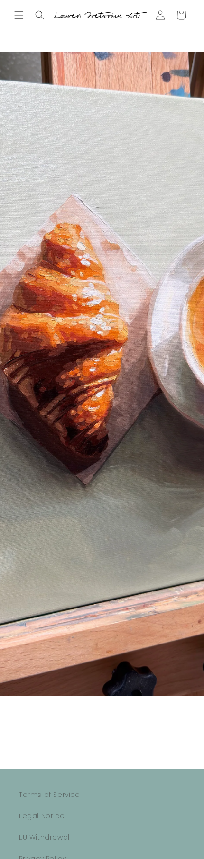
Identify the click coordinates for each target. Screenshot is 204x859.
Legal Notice (42, 816)
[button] (19, 15)
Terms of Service (49, 794)
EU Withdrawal (44, 837)
